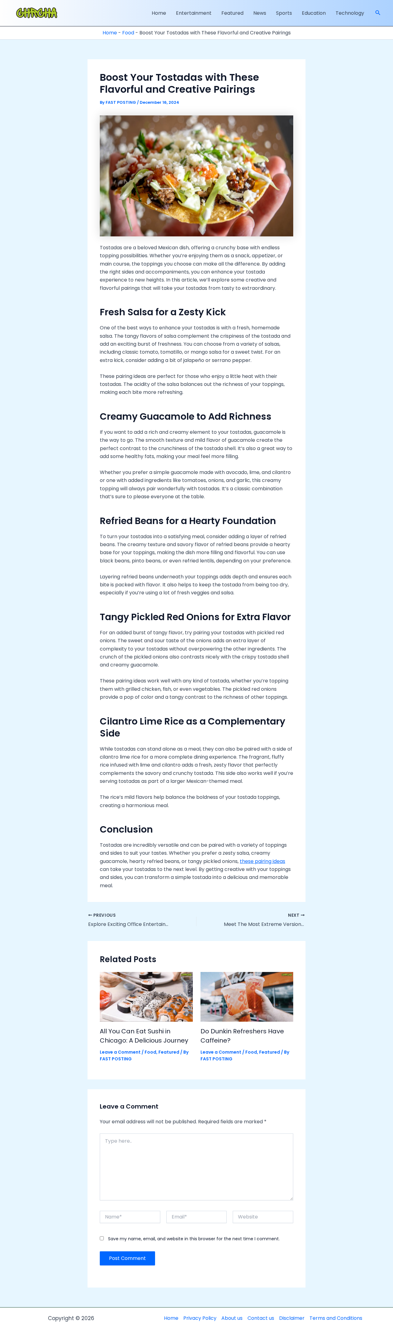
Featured (232, 13)
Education (314, 13)
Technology (350, 13)
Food (128, 32)
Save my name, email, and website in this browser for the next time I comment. (194, 1239)
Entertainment (194, 13)
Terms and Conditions (335, 1318)
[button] (378, 13)
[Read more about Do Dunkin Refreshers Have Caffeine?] (247, 996)
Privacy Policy (199, 1318)
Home (159, 13)
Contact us (260, 1318)
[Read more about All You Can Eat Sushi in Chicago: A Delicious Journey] (146, 996)
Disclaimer (292, 1318)
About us (232, 1318)
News (259, 13)
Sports (284, 13)
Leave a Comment (120, 1052)
